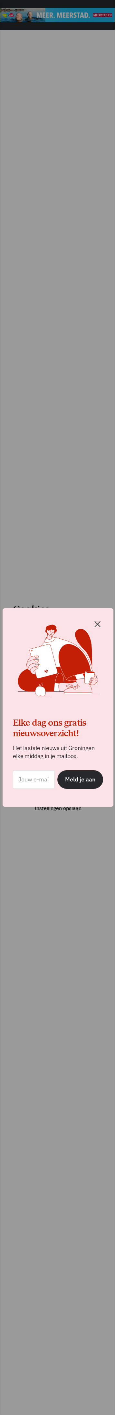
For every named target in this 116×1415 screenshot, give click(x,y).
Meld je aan (75, 777)
